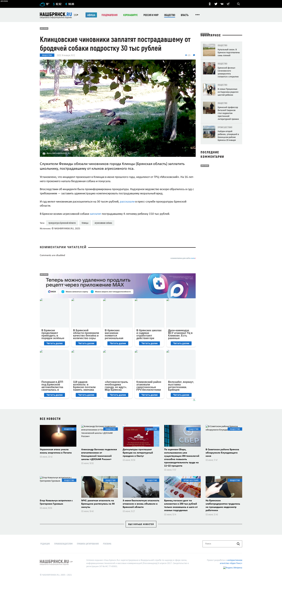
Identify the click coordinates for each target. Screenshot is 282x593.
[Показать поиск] (238, 4)
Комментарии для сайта (183, 258)
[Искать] (238, 543)
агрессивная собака (103, 222)
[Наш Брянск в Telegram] (228, 3)
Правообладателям (63, 543)
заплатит (95, 214)
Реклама (107, 543)
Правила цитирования (88, 543)
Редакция (45, 543)
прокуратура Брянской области (62, 222)
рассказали (127, 201)
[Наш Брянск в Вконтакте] (221, 3)
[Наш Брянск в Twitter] (215, 3)
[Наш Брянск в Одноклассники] (209, 3)
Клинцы (85, 222)
